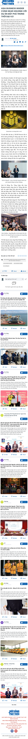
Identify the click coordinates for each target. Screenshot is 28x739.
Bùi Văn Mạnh (13, 38)
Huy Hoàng (6, 293)
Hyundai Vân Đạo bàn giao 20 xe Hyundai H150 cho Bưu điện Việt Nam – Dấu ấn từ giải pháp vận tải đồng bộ (14, 628)
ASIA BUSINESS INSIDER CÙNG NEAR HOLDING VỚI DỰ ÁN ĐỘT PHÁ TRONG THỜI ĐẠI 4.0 (14, 260)
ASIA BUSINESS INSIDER (7, 263)
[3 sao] (22, 256)
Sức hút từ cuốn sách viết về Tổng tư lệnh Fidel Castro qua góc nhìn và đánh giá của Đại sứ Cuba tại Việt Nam (14, 670)
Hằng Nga (6, 501)
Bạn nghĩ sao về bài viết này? (8, 255)
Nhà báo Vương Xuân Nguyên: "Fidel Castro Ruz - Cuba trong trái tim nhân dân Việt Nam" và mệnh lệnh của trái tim (13, 508)
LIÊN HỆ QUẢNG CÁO (14, 737)
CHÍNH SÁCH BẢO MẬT (20, 735)
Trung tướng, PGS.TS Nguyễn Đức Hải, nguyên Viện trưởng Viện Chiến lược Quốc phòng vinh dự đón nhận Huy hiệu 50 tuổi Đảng (13, 378)
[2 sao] (20, 256)
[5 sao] (26, 256)
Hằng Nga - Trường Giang (9, 663)
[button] (23, 328)
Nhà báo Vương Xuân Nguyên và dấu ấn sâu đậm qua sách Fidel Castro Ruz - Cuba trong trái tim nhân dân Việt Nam (14, 466)
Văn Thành (6, 583)
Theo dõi (24, 293)
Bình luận (4, 275)
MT (4, 543)
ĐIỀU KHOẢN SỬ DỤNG (8, 735)
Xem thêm (14, 704)
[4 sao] (24, 256)
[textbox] (13, 279)
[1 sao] (18, 256)
